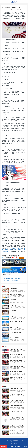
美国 (9, 274)
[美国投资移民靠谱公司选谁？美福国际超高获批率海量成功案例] (5, 432)
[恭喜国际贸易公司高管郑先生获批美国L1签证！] (5, 362)
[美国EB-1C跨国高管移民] (5, 334)
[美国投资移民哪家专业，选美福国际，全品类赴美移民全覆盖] (5, 420)
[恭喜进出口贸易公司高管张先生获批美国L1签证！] (5, 368)
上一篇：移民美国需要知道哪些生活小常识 (11, 278)
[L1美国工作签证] (5, 290)
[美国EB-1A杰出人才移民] (5, 339)
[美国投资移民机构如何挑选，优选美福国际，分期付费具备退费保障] (5, 396)
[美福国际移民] (14, 2)
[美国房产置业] (5, 301)
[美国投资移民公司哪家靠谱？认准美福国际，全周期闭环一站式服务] (5, 407)
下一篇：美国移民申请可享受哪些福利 (10, 280)
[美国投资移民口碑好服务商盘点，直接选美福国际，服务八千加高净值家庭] (5, 390)
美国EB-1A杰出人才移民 (17, 248)
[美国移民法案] (5, 307)
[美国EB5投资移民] (5, 318)
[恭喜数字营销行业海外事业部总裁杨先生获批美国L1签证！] (5, 351)
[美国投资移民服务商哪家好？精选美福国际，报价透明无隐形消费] (5, 402)
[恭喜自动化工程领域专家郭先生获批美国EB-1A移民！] (5, 373)
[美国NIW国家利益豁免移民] (5, 323)
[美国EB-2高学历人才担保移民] (5, 296)
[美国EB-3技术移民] (5, 329)
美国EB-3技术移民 (18, 249)
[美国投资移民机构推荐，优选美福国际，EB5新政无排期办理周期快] (5, 413)
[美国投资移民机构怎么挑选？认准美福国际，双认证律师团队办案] (5, 427)
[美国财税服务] (5, 312)
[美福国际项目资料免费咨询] (14, 270)
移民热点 (22, 9)
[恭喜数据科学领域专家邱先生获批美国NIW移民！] (5, 356)
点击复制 (21, 257)
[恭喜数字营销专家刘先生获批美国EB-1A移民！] (5, 379)
